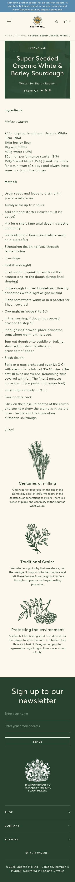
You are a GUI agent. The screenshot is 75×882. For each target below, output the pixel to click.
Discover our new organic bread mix (41, 9)
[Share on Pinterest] (50, 90)
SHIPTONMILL (39, 853)
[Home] (37, 21)
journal (21, 35)
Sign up (37, 741)
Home (8, 35)
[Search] (56, 21)
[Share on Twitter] (42, 90)
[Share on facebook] (46, 90)
